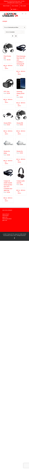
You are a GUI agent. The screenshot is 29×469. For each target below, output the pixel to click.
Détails (10, 65)
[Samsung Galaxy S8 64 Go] (21, 83)
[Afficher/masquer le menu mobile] (26, 14)
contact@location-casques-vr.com (14, 2)
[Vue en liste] (15, 36)
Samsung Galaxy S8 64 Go (20, 93)
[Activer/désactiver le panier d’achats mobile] (22, 14)
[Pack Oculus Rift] (8, 48)
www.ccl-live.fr (5, 214)
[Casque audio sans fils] (21, 172)
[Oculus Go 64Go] (8, 143)
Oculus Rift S (7, 123)
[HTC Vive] (8, 83)
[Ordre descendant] (24, 27)
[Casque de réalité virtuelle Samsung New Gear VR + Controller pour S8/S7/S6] (8, 172)
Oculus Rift (20, 123)
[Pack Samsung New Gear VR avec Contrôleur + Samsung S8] (21, 48)
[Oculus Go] (21, 143)
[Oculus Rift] (21, 115)
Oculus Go (20, 151)
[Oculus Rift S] (8, 115)
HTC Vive (6, 91)
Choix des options (6, 67)
